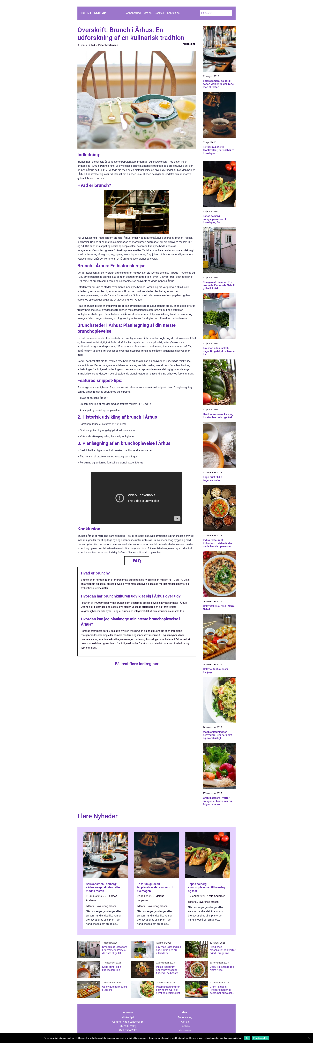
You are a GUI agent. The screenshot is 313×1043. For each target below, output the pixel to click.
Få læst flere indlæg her (136, 663)
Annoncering (133, 13)
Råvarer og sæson (106, 906)
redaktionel (189, 43)
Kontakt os (173, 13)
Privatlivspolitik (260, 1038)
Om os (147, 13)
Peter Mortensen (108, 45)
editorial (90, 906)
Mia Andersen (217, 896)
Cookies (159, 13)
